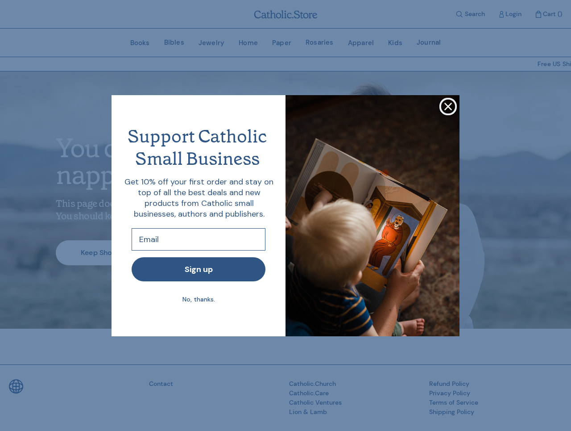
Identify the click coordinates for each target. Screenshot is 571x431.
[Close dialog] (448, 106)
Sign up (199, 269)
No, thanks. (198, 299)
